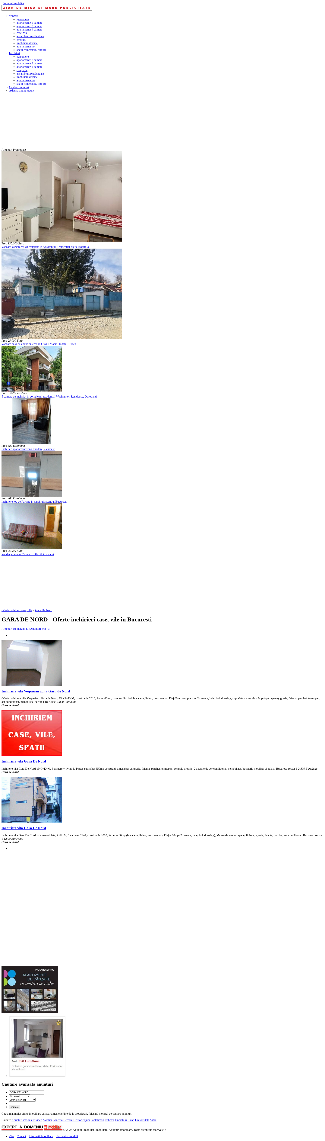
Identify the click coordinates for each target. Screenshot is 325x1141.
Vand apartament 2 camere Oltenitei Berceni (28, 554)
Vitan (153, 1120)
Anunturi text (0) (40, 628)
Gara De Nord (43, 610)
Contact (21, 1136)
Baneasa (58, 1120)
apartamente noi (26, 46)
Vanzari (13, 16)
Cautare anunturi (19, 87)
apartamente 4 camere (29, 29)
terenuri (21, 39)
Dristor (77, 1120)
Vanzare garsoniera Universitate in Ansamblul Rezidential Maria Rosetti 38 (46, 246)
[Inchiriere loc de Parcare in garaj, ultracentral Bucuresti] (32, 495)
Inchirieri (14, 53)
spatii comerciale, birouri (31, 49)
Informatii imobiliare (41, 1136)
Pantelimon (97, 1120)
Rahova (109, 1120)
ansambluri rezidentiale (30, 36)
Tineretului (121, 1120)
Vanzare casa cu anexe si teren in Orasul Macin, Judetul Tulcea (39, 344)
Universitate (142, 1120)
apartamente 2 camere (29, 22)
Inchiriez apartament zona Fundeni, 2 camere (28, 449)
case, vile (22, 32)
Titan (131, 1120)
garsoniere (23, 19)
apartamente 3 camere (29, 26)
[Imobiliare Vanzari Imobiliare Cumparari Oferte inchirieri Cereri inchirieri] (22, 1099)
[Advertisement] (114, 121)
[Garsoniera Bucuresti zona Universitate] (37, 1076)
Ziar (11, 1136)
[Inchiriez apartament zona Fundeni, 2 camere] (32, 443)
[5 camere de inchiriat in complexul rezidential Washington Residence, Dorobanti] (32, 390)
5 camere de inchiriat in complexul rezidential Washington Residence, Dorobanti (49, 396)
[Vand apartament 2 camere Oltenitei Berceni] (32, 548)
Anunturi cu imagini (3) (16, 628)
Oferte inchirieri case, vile (17, 610)
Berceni (68, 1120)
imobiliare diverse (27, 43)
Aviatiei (47, 1120)
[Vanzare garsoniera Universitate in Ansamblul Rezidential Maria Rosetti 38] (62, 240)
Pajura (86, 1120)
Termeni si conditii (67, 1136)
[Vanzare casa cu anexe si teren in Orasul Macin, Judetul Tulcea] (62, 338)
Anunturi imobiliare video (26, 1120)
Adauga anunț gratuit (21, 90)
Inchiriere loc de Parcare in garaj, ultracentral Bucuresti (34, 501)
